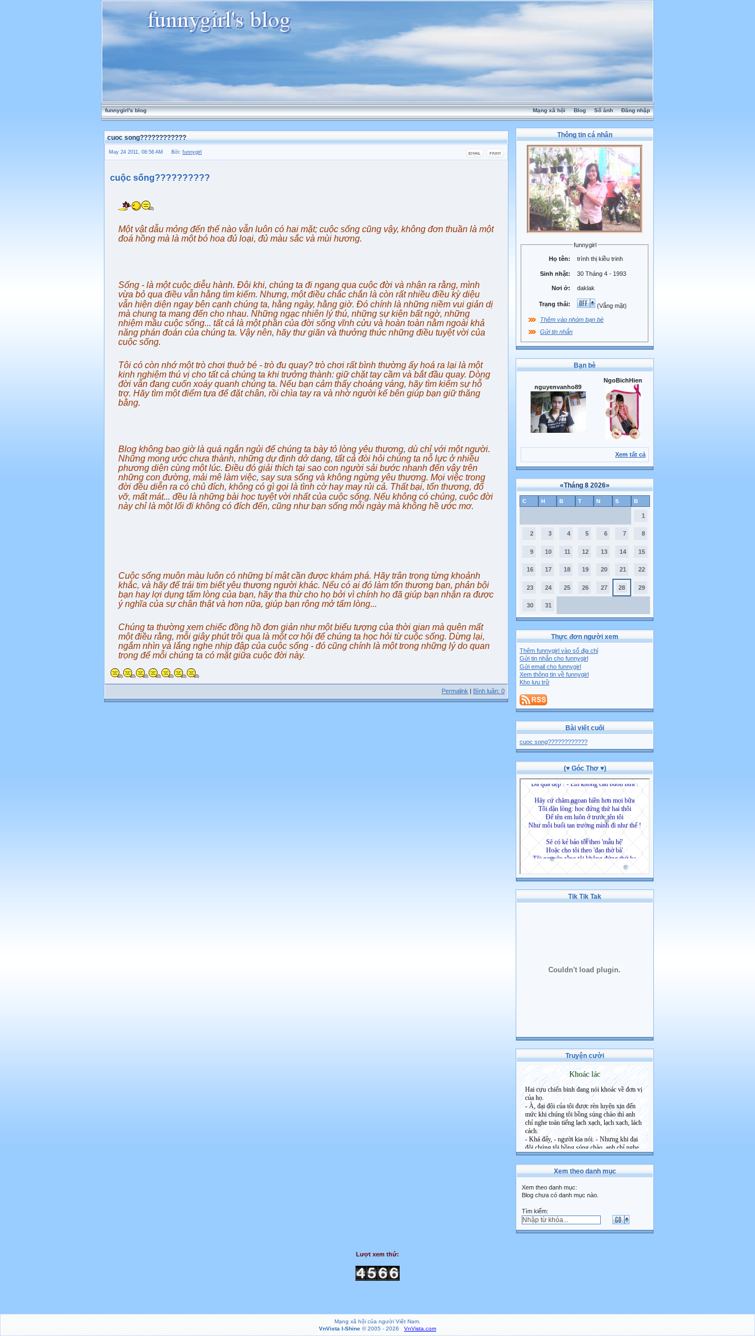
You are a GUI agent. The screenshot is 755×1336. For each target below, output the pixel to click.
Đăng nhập (635, 110)
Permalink (455, 691)
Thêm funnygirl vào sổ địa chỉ (559, 650)
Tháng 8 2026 (585, 485)
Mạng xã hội (549, 110)
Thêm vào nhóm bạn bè (572, 319)
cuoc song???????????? (554, 741)
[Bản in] (495, 156)
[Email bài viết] (474, 156)
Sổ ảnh (603, 110)
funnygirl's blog (125, 110)
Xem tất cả (630, 454)
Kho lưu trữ (534, 682)
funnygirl (192, 152)
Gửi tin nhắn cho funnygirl (554, 658)
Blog (580, 110)
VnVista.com (420, 1328)
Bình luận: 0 (489, 691)
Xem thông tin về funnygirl (554, 674)
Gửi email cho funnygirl (550, 666)
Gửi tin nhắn (556, 331)
